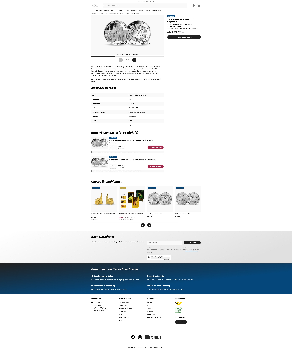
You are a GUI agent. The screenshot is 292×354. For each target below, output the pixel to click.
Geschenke (147, 10)
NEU (93, 10)
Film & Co (127, 10)
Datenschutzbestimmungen (191, 251)
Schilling (103, 13)
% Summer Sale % (156, 10)
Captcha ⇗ (167, 259)
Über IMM (140, 1)
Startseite (93, 13)
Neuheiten (146, 1)
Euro (116, 10)
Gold (112, 10)
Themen (121, 10)
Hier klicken (160, 257)
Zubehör (141, 10)
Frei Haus (151, 1)
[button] (105, 5)
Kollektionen (99, 10)
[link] (94, 5)
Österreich (106, 10)
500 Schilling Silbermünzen (111, 13)
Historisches (134, 10)
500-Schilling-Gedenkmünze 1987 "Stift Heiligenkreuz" (129, 13)
